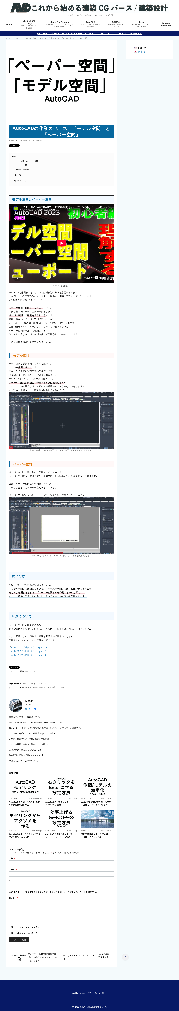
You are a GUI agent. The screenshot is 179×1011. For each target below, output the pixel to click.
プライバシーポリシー (97, 993)
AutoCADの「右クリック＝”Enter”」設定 (57, 803)
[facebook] (34, 709)
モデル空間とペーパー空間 (26, 161)
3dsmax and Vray (29, 24)
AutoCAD (90, 24)
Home (9, 24)
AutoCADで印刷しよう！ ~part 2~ (29, 651)
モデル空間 (22, 165)
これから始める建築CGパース (93, 1007)
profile (75, 993)
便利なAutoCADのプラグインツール (79, 957)
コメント (13, 898)
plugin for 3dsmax (59, 24)
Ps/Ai (141, 24)
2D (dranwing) (31, 38)
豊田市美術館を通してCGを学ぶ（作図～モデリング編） (95, 835)
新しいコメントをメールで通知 (25, 927)
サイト (12, 880)
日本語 (141, 51)
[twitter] (30, 709)
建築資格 (116, 24)
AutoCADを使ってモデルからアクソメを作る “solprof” (24, 835)
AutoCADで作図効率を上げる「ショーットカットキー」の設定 (61, 835)
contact (83, 993)
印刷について (20, 180)
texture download (166, 24)
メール (13, 869)
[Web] (25, 709)
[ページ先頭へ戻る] (125, 957)
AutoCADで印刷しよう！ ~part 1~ (29, 647)
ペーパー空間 (23, 169)
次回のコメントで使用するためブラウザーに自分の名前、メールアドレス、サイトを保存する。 (54, 891)
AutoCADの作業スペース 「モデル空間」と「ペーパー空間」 (64, 38)
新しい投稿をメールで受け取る (25, 933)
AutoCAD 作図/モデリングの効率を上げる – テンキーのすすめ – (96, 803)
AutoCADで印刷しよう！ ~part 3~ (29, 654)
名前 (12, 858)
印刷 (62, 687)
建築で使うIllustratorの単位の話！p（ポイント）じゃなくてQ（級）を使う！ (42, 957)
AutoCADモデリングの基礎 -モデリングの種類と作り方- (24, 803)
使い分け (18, 175)
